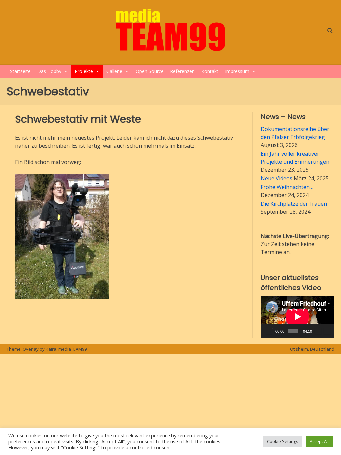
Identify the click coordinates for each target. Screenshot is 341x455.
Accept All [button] (319, 441)
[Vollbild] (327, 331)
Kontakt (209, 71)
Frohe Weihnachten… (287, 187)
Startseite (20, 71)
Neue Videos (276, 178)
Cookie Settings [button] (282, 441)
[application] (297, 316)
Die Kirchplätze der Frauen (294, 203)
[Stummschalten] (318, 331)
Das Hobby (49, 71)
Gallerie (114, 71)
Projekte (84, 71)
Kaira (51, 349)
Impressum (237, 71)
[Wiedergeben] (269, 331)
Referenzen (182, 71)
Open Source (150, 71)
